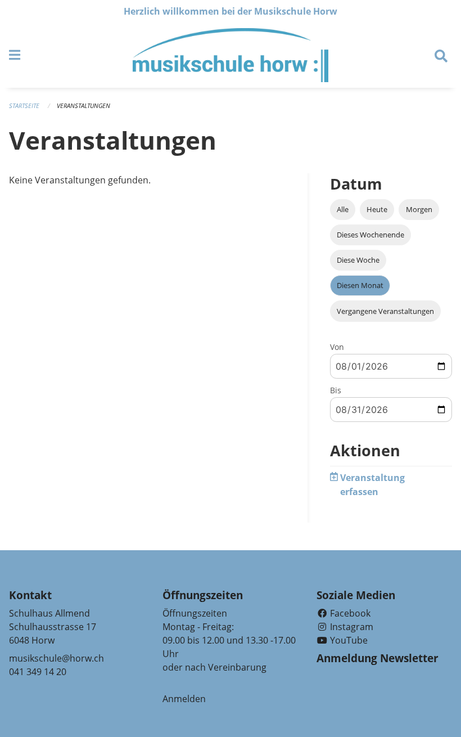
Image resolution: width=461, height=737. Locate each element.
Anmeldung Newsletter (378, 658)
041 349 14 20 (37, 672)
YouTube (348, 640)
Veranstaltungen (83, 105)
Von (337, 346)
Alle (343, 209)
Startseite (24, 105)
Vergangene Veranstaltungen (385, 311)
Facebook (349, 613)
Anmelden (184, 699)
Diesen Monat (360, 285)
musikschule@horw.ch (56, 658)
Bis (335, 390)
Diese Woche (358, 260)
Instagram (350, 627)
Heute (377, 209)
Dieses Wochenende (370, 235)
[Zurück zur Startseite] (230, 55)
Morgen (419, 209)
